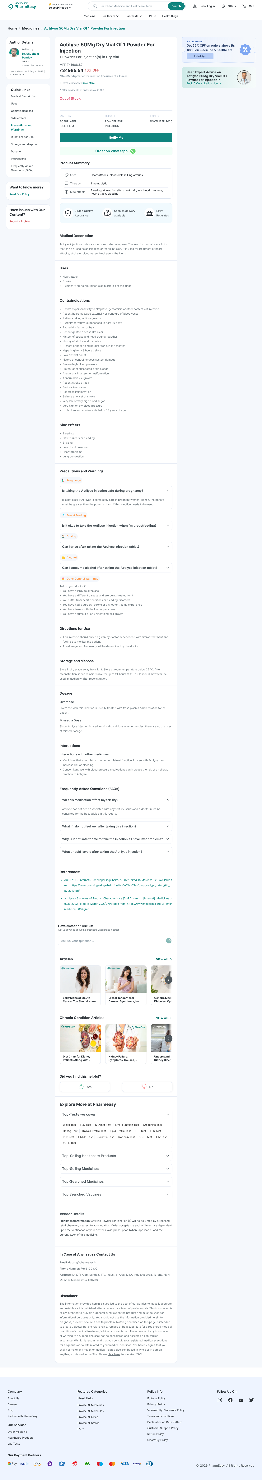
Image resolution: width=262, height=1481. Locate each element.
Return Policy (155, 1434)
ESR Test (155, 1130)
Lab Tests (132, 16)
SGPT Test (145, 1137)
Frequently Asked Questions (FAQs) (22, 168)
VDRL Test (69, 1142)
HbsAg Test (70, 1130)
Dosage (16, 151)
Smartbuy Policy (157, 1440)
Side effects (18, 118)
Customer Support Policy (163, 1428)
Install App (200, 56)
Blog (10, 1410)
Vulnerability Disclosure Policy (166, 1410)
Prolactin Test (105, 1137)
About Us (13, 1398)
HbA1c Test (85, 1137)
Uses (14, 103)
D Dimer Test (103, 1124)
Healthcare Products (20, 1437)
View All (162, 959)
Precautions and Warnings (21, 127)
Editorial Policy (156, 1398)
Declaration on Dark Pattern (164, 1422)
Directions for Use (22, 136)
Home (12, 28)
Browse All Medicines (90, 1405)
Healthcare (108, 16)
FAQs (80, 1428)
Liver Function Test (127, 1124)
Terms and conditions (160, 1416)
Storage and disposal (24, 144)
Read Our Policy (19, 194)
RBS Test (68, 1137)
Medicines (31, 28)
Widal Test (69, 1124)
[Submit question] (168, 940)
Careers (12, 1404)
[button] (137, 6)
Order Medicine (17, 1431)
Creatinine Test (152, 1124)
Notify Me (116, 137)
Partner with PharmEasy (23, 1416)
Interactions (18, 158)
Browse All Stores (88, 1422)
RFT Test (140, 1130)
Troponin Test (126, 1137)
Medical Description (23, 96)
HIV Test (161, 1137)
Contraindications (22, 110)
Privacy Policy (156, 1404)
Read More (88, 82)
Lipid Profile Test (120, 1130)
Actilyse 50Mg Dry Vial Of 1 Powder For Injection (84, 28)
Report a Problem (20, 221)
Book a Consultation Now (202, 83)
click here (114, 1354)
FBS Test (85, 1124)
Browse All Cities (87, 1417)
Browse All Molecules (90, 1411)
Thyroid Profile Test (94, 1130)
